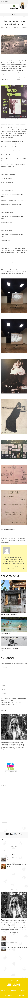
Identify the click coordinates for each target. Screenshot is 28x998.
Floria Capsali (20, 538)
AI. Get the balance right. (12, 857)
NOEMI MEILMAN (14, 982)
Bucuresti (3, 538)
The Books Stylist (11, 936)
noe (3, 27)
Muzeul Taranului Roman (10, 540)
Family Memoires (5, 990)
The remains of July (5, 633)
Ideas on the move (8, 995)
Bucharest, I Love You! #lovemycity (9, 614)
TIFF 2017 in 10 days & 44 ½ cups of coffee (17, 947)
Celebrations (22, 990)
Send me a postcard (19, 995)
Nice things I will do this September (9, 648)
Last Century (17, 27)
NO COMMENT (9, 658)
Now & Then (14, 990)
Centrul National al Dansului (11, 538)
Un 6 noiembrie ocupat (12, 942)
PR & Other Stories (18, 992)
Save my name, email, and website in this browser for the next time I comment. (13, 699)
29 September (9, 27)
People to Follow (7, 992)
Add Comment (23, 658)
